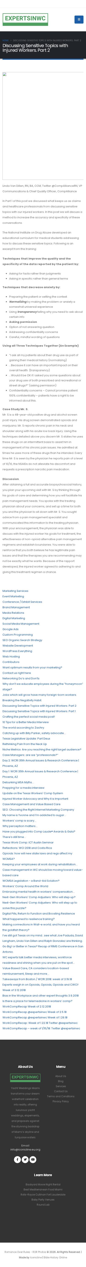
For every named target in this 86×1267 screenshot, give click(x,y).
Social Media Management (21, 624)
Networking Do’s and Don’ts (21, 678)
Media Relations (13, 613)
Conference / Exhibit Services (22, 602)
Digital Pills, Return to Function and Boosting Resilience (39, 914)
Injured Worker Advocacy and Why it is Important (35, 799)
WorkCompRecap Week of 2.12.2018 (27, 1007)
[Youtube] (32, 1159)
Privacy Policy (61, 1101)
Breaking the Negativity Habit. (22, 700)
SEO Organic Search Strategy (22, 640)
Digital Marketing (14, 618)
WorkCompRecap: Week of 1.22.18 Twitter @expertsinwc (40, 1023)
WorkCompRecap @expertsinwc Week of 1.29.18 (35, 1017)
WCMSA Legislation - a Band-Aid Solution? (31, 881)
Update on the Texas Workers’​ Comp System (33, 793)
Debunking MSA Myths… (18, 782)
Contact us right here (17, 673)
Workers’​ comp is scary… (19, 821)
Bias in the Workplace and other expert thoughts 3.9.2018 (41, 996)
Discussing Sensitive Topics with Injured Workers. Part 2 (39, 706)
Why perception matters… (20, 826)
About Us (60, 1076)
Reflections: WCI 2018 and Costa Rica (27, 848)
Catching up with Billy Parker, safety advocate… (34, 733)
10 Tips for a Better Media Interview (26, 722)
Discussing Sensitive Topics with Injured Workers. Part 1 (39, 711)
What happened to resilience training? (29, 919)
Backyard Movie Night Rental (43, 1184)
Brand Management (16, 607)
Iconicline (36, 1257)
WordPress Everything (17, 651)
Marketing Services (15, 591)
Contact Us (61, 1091)
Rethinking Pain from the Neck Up (25, 744)
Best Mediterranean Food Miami (43, 1189)
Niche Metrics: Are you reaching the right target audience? (42, 749)
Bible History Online (55, 1257)
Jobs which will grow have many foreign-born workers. (40, 695)
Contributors (11, 662)
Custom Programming (18, 635)
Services (61, 1086)
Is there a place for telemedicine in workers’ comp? (37, 1001)
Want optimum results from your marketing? (32, 667)
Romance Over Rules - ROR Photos (25, 1252)
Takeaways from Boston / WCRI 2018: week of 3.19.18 (37, 979)
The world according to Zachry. (24, 728)
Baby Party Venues (43, 1199)
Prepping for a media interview (23, 788)
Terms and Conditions (61, 1096)
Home (6, 40)
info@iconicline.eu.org (25, 1150)
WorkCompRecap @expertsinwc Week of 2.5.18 (35, 1012)
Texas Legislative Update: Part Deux (26, 739)
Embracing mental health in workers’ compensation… (39, 892)
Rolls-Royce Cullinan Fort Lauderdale (43, 1194)
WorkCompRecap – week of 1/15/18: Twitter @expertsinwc (41, 1028)
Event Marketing (13, 596)
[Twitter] (25, 1159)
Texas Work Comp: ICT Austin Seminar (28, 842)
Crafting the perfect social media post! (29, 717)
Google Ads (11, 629)
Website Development (18, 646)
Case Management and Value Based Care (32, 804)
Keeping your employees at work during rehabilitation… (40, 864)
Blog (60, 1081)
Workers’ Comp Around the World (25, 886)
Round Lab (43, 1204)
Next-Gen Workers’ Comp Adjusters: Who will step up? (39, 897)
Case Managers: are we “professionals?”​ (30, 755)
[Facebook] (17, 1159)
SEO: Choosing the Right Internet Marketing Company (38, 810)
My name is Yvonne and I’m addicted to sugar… (34, 815)
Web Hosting (11, 657)
